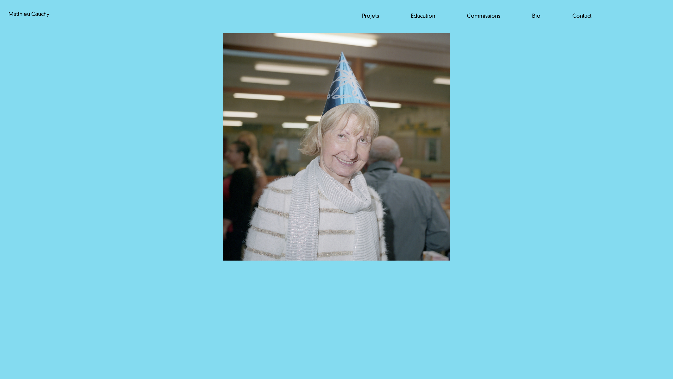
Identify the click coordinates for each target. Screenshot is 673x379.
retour (632, 368)
